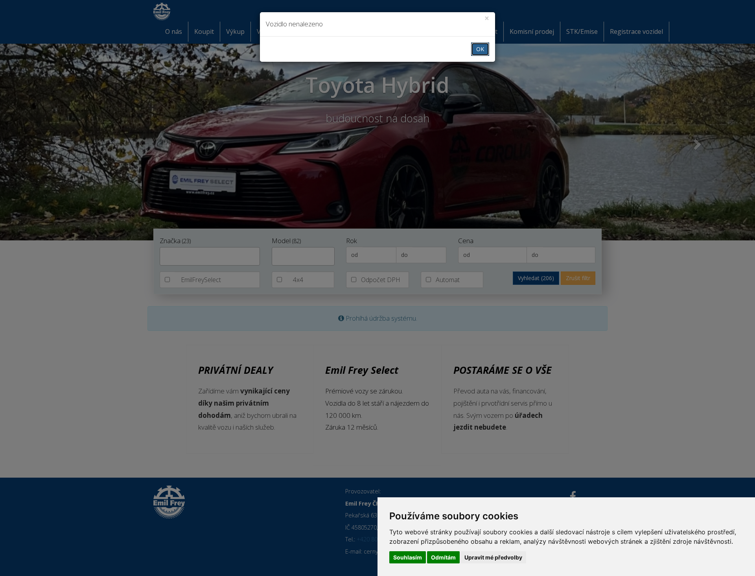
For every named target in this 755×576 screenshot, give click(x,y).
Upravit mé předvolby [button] (493, 557)
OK (480, 49)
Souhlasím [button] (407, 557)
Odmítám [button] (443, 557)
